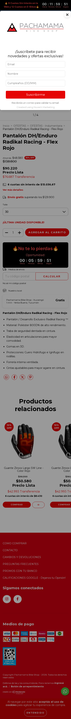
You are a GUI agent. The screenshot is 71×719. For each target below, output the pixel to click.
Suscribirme (35, 94)
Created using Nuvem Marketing (36, 107)
